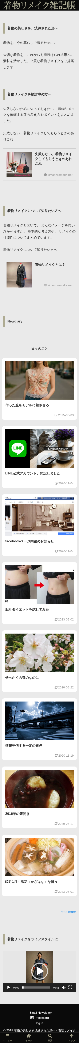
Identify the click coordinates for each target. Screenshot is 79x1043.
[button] (39, 971)
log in (39, 1023)
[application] (39, 971)
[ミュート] (64, 987)
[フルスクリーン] (70, 987)
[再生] (9, 987)
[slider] (36, 987)
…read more (66, 912)
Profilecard (41, 1017)
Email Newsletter (40, 1012)
